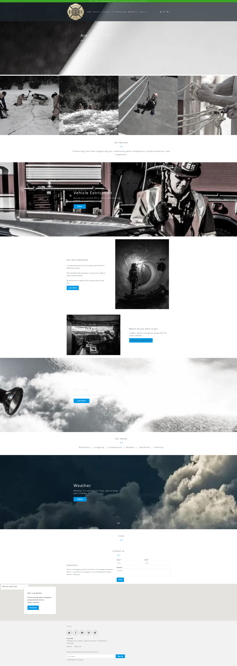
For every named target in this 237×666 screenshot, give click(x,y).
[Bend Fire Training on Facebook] (76, 632)
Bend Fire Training (77, 660)
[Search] (164, 11)
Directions (33, 608)
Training (105, 12)
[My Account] (161, 11)
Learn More (73, 288)
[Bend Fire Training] (76, 11)
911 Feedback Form (119, 12)
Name (119, 560)
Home (89, 12)
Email (146, 560)
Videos (79, 206)
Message (120, 567)
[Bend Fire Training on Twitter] (70, 632)
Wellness (132, 12)
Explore (80, 499)
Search (69, 646)
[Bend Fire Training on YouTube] (83, 632)
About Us (96, 12)
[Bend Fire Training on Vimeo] (89, 632)
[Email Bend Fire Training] (95, 632)
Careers (142, 12)
